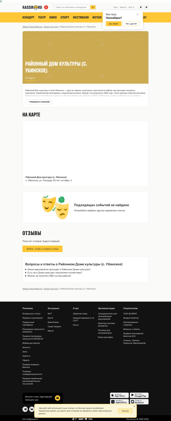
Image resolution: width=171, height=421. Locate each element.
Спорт (65, 17)
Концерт (28, 17)
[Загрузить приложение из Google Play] (139, 395)
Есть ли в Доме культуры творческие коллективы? (55, 272)
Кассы (76, 325)
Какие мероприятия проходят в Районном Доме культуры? (59, 269)
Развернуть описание (40, 102)
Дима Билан (53, 322)
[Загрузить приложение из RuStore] (139, 401)
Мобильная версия (31, 343)
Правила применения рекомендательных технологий (32, 381)
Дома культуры (51, 27)
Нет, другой (131, 23)
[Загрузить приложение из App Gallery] (119, 401)
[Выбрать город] (141, 7)
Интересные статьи (31, 313)
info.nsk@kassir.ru (30, 419)
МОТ (50, 313)
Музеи (97, 17)
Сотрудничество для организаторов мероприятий (107, 316)
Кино (53, 17)
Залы (24, 351)
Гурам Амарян (54, 326)
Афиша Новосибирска (32, 27)
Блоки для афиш (105, 337)
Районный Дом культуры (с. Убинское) (46, 177)
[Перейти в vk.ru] (31, 409)
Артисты (26, 347)
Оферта (25, 360)
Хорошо (125, 411)
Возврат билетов (131, 318)
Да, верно (113, 23)
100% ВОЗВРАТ (130, 313)
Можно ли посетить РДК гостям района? (49, 275)
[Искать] (93, 7)
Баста (50, 318)
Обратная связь (80, 313)
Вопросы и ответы (131, 329)
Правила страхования (32, 318)
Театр (42, 17)
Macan (51, 331)
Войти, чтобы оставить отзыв (42, 249)
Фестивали (81, 17)
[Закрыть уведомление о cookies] (134, 406)
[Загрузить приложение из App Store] (119, 395)
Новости (26, 356)
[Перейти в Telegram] (25, 409)
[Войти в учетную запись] (146, 7)
